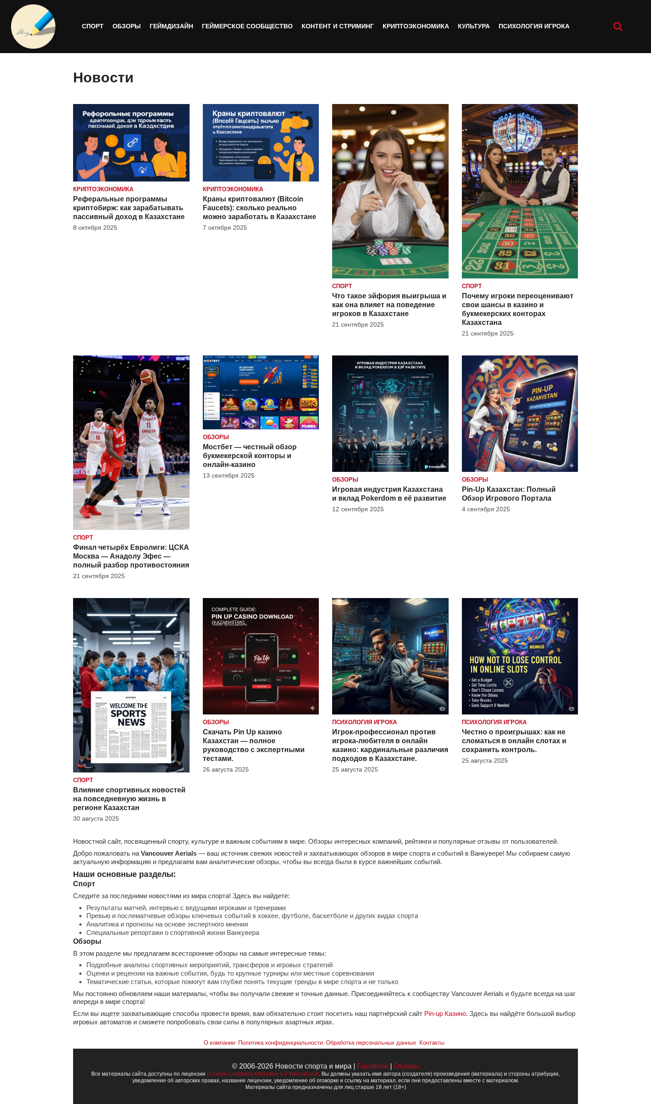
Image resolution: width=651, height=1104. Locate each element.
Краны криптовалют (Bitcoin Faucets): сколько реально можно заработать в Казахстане (259, 207)
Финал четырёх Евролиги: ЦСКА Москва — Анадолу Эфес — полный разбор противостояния (131, 556)
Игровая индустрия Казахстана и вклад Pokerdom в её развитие (389, 494)
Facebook (372, 1066)
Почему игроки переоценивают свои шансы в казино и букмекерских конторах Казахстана (518, 309)
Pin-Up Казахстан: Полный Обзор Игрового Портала (509, 494)
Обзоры (126, 26)
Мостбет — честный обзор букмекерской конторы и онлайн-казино (250, 455)
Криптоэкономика (416, 26)
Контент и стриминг (338, 26)
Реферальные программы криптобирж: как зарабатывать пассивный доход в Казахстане (129, 207)
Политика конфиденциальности (280, 1042)
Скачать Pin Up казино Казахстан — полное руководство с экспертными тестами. (254, 745)
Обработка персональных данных (371, 1042)
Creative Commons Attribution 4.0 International (263, 1074)
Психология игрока (534, 26)
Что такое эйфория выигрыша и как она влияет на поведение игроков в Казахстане (389, 304)
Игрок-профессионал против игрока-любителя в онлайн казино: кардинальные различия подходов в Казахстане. (390, 745)
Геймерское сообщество (247, 26)
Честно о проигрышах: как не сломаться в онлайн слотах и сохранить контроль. (514, 740)
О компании (219, 1042)
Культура (474, 26)
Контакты (431, 1042)
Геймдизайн (171, 26)
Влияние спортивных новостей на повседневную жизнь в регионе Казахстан (129, 798)
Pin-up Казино (445, 1013)
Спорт (93, 26)
